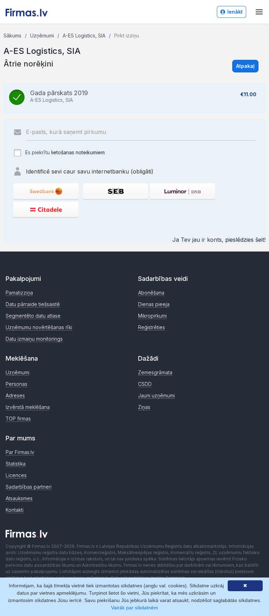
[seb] (115, 191)
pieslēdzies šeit (244, 239)
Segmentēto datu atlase (33, 316)
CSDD (145, 384)
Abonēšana (151, 293)
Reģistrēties (151, 327)
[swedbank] (45, 191)
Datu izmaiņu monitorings (34, 339)
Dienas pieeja (154, 304)
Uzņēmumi (42, 35)
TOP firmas (18, 419)
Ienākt (235, 12)
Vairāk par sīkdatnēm (134, 607)
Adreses (15, 395)
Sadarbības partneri (28, 487)
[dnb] (182, 191)
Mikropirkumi (152, 316)
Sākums (12, 35)
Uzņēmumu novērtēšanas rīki (39, 327)
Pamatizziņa (19, 293)
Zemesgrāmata (155, 372)
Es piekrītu (64, 152)
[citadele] (45, 209)
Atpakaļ (245, 66)
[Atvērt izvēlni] (259, 12)
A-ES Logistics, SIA (84, 35)
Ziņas (144, 407)
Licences (16, 475)
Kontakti (14, 510)
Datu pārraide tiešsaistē (33, 304)
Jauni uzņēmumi (156, 395)
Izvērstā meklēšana (28, 407)
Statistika (16, 464)
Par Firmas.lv (20, 452)
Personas (16, 384)
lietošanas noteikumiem (78, 152)
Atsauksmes (19, 498)
